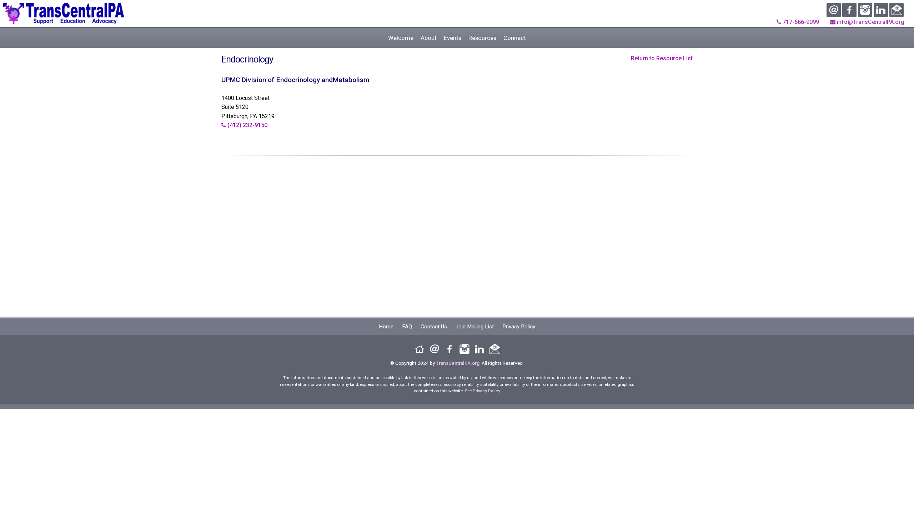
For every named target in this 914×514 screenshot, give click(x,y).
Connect (514, 37)
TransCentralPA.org (457, 363)
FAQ (407, 326)
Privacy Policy (518, 326)
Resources (482, 37)
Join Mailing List (475, 326)
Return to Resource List (662, 58)
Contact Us (434, 326)
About (429, 37)
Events (452, 37)
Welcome (400, 37)
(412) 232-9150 (246, 125)
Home (386, 326)
